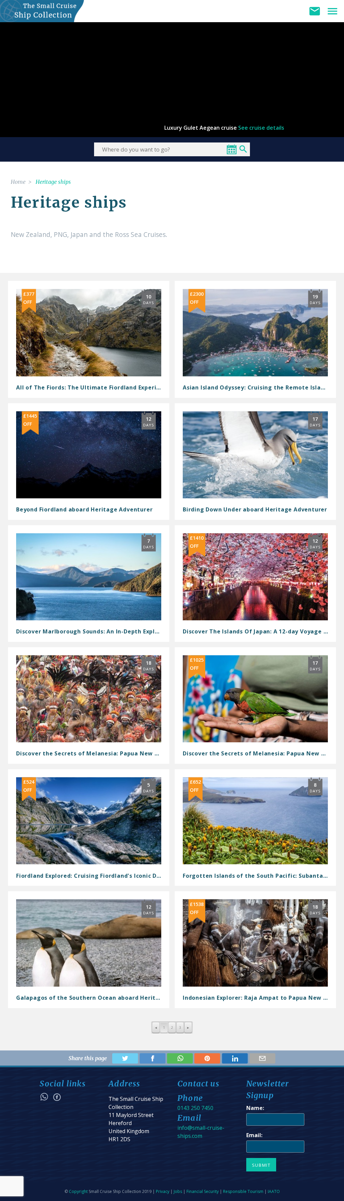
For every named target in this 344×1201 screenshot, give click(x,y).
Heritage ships (53, 181)
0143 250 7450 (195, 1108)
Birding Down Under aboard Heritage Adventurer (255, 509)
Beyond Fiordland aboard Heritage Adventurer (84, 509)
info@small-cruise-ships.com (200, 1132)
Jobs (178, 1191)
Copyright (78, 1191)
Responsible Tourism (243, 1191)
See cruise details (261, 127)
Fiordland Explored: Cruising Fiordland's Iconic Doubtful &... (103, 875)
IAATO (274, 1191)
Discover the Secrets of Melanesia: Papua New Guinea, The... (105, 753)
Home (18, 181)
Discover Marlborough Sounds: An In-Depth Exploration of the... (109, 631)
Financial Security (202, 1191)
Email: (254, 1135)
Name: (255, 1108)
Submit (261, 1165)
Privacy (162, 1191)
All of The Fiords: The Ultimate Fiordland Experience (93, 387)
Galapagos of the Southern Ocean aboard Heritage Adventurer (109, 997)
